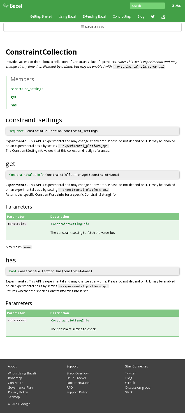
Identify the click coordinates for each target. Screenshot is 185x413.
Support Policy (77, 392)
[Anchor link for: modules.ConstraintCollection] (80, 51)
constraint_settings (27, 88)
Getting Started (41, 16)
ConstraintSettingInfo (70, 224)
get (13, 96)
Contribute (15, 383)
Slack (129, 392)
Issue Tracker (76, 378)
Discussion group (137, 387)
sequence (16, 131)
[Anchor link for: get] (18, 163)
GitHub (177, 5)
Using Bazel (67, 16)
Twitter (130, 373)
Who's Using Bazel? (22, 373)
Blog (140, 16)
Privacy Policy (18, 392)
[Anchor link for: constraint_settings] (65, 119)
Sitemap (14, 397)
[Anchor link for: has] (19, 260)
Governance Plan (20, 387)
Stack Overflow (78, 373)
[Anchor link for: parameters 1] (34, 303)
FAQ (70, 387)
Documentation (78, 383)
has (14, 105)
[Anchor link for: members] (36, 79)
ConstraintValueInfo (26, 175)
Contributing (122, 16)
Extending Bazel (94, 16)
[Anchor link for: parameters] (34, 206)
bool (12, 271)
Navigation (94, 27)
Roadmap (15, 378)
